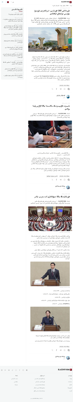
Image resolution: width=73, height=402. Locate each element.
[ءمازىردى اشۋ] (2, 2)
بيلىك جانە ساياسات (64, 85)
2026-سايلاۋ (65, 6)
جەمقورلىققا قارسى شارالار (39, 388)
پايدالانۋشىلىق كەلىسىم (40, 379)
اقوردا (54, 6)
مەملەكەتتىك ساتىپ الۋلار (39, 391)
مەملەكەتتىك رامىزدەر (40, 385)
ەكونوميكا (70, 388)
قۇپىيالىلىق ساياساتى (40, 382)
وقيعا (61, 6)
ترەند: (71, 5)
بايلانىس (16, 382)
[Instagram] (69, 89)
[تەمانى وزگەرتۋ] (7, 2)
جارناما (16, 385)
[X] (52, 89)
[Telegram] (60, 89)
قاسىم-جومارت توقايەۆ (52, 176)
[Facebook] (56, 89)
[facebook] (19, 370)
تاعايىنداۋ (57, 6)
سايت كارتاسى (14, 379)
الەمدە (70, 391)
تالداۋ (71, 385)
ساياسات (70, 382)
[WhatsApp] (64, 89)
